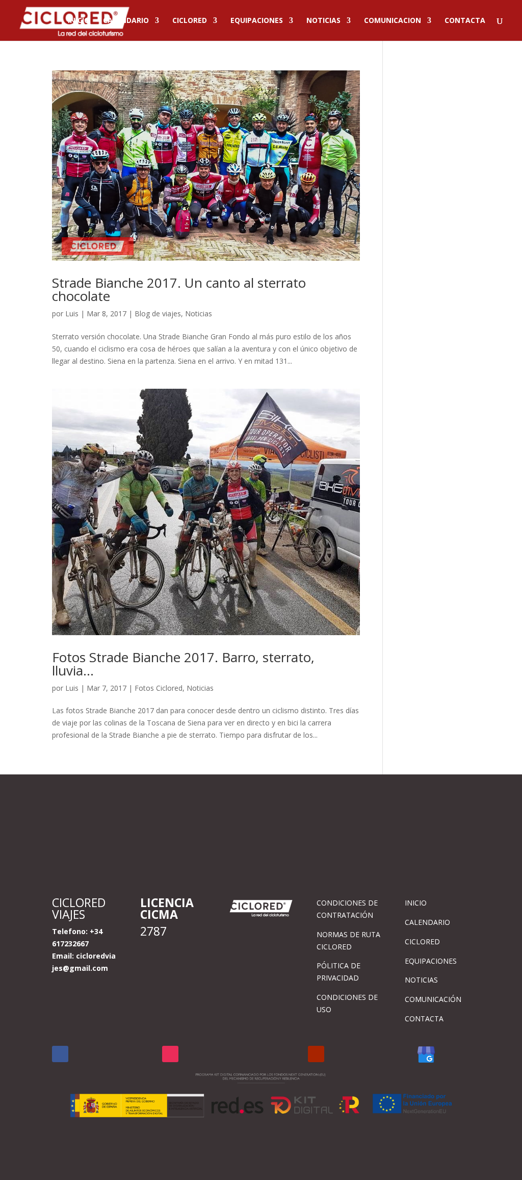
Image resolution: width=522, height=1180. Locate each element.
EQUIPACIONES (256, 21)
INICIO (79, 21)
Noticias (198, 313)
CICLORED (189, 21)
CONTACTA (465, 21)
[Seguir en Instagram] (170, 1054)
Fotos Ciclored (158, 688)
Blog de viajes (158, 313)
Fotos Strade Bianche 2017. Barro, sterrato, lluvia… (183, 664)
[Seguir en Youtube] (316, 1054)
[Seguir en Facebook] (60, 1054)
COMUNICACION (392, 21)
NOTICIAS (323, 21)
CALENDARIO (126, 21)
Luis (72, 313)
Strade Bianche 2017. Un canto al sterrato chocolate (179, 289)
